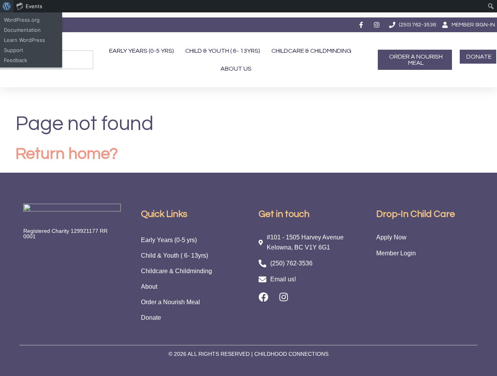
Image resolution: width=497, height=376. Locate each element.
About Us (236, 69)
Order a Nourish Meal (170, 302)
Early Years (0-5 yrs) (141, 51)
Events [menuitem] (34, 6)
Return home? (67, 154)
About (149, 286)
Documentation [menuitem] (22, 30)
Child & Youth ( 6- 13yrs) (222, 51)
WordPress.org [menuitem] (22, 20)
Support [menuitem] (13, 50)
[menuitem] (7, 6)
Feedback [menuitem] (15, 60)
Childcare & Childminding (311, 51)
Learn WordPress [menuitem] (24, 40)
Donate (151, 317)
